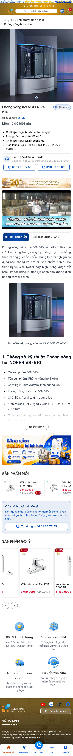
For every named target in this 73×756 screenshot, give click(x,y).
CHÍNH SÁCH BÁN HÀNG (46, 237)
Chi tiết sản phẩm (16, 237)
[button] (36, 65)
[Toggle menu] (4, 11)
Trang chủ (8, 20)
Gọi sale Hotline (57, 711)
